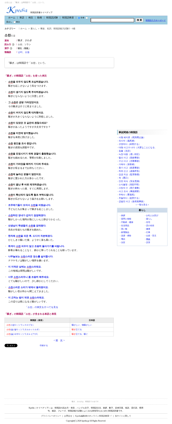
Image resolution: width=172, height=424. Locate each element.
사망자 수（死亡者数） (130, 188)
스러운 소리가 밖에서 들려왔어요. (28, 287)
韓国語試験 (52, 17)
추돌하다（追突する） (130, 198)
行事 (148, 232)
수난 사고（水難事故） (130, 161)
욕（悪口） (124, 178)
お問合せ (68, 416)
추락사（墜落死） (127, 194)
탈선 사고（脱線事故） (130, 157)
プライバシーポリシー (51, 416)
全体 (82, 18)
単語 (21, 17)
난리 (20, 52)
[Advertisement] (30, 371)
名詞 (49, 28)
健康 (148, 229)
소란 (10, 35)
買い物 (124, 229)
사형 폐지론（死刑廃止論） (132, 137)
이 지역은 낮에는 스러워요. (24, 266)
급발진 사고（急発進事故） (132, 201)
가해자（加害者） (127, 164)
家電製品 (125, 232)
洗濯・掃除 (126, 235)
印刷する (44, 345)
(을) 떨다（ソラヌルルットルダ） (23, 329)
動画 (39, 17)
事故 (42, 28)
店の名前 (150, 225)
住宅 (148, 222)
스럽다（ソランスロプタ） (20, 325)
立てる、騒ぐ (80, 334)
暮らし (34, 28)
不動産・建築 (127, 222)
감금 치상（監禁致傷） (130, 174)
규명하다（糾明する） (130, 144)
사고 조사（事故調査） (130, 191)
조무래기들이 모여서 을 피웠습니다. (29, 205)
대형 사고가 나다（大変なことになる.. (137, 147)
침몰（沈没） (125, 151)
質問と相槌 (126, 219)
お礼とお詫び (152, 215)
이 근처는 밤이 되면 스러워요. (26, 297)
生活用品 (125, 225)
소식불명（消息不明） (130, 184)
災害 (148, 242)
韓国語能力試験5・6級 (64, 28)
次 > (62, 340)
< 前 (56, 340)
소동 (27, 52)
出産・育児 (151, 235)
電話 (123, 239)
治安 (123, 242)
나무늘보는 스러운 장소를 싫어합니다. (30, 256)
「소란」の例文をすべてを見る (41, 307)
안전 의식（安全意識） (130, 181)
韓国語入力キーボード (156, 20)
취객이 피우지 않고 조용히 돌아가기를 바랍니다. (36, 246)
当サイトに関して (123, 416)
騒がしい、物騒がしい (82, 325)
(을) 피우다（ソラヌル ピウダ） (22, 334)
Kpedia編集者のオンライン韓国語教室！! (93, 416)
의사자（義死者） (127, 140)
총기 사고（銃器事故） (130, 167)
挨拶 (123, 215)
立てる (77, 329)
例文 (30, 17)
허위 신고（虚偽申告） (130, 171)
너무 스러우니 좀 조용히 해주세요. (28, 277)
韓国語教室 (68, 17)
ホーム (11, 17)
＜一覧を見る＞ (142, 204)
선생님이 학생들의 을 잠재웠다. (27, 225)
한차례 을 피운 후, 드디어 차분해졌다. (30, 236)
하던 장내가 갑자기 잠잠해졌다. (27, 215)
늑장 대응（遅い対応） (130, 154)
